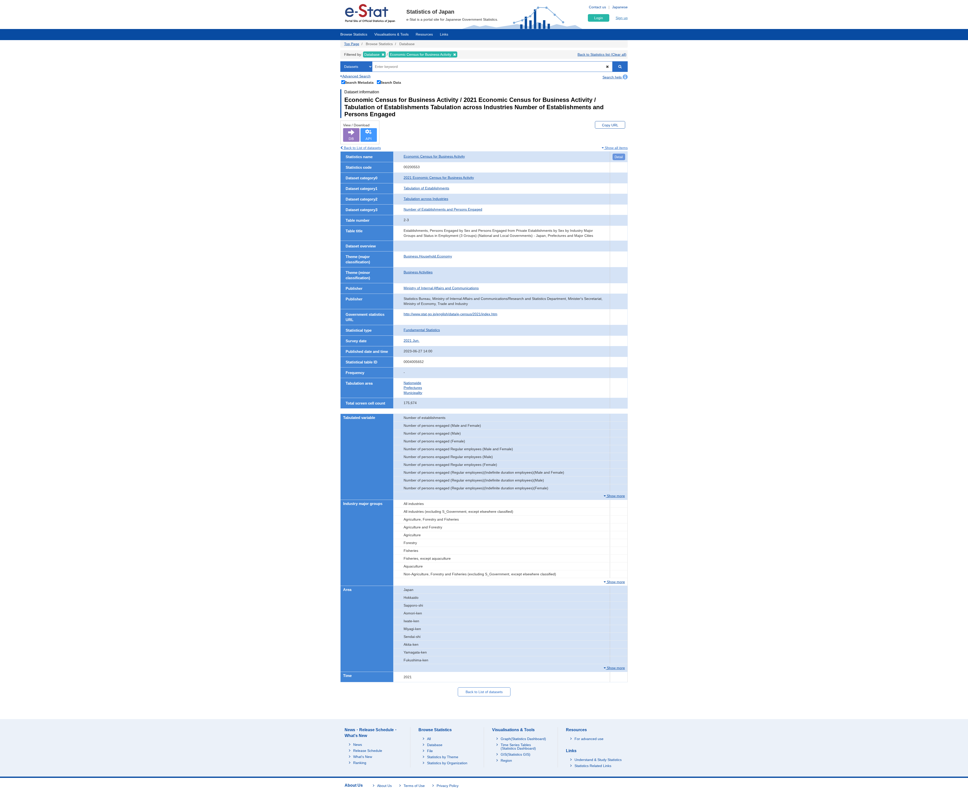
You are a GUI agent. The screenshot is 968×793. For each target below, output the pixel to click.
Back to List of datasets (362, 148)
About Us (384, 785)
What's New (362, 756)
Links (444, 34)
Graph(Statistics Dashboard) (523, 739)
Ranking (359, 762)
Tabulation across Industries (426, 199)
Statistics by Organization (447, 763)
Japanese (620, 7)
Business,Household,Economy (428, 256)
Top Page (351, 44)
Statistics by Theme (442, 757)
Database (434, 745)
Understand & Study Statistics (598, 759)
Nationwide (412, 383)
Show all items (616, 148)
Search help (612, 77)
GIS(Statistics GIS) (515, 754)
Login (598, 18)
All (429, 739)
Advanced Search (356, 76)
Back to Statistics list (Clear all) (602, 54)
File (430, 751)
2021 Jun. (411, 340)
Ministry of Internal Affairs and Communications (441, 288)
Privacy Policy (448, 785)
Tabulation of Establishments (426, 188)
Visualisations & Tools (391, 34)
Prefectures (413, 388)
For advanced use (588, 739)
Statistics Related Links (592, 766)
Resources (424, 34)
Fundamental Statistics (422, 330)
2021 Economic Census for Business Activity (439, 178)
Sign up (622, 18)
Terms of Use (414, 785)
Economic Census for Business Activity (434, 156)
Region (506, 760)
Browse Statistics (353, 34)
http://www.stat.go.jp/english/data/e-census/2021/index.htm (450, 314)
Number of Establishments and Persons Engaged (443, 209)
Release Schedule (367, 750)
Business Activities (418, 272)
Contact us (597, 7)
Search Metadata (359, 82)
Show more (615, 496)
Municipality (413, 393)
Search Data (390, 82)
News (357, 744)
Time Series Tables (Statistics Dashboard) (518, 746)
